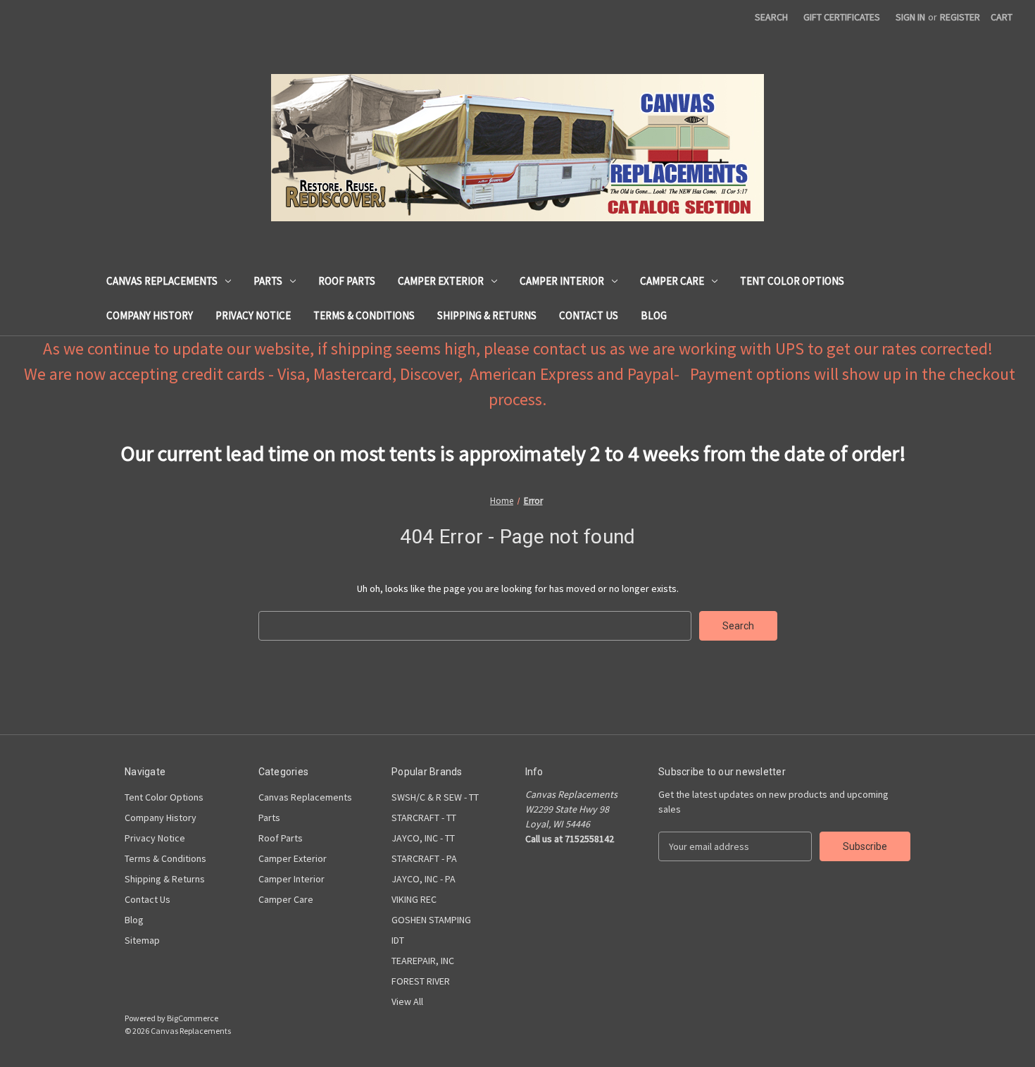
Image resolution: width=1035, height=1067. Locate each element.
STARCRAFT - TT (423, 817)
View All (407, 1001)
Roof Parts (346, 281)
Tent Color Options (792, 281)
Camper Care (672, 281)
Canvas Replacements (162, 281)
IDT (397, 940)
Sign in (910, 17)
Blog (654, 315)
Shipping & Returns (487, 315)
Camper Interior (562, 281)
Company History (149, 315)
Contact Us (588, 315)
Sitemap (142, 940)
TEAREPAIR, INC (422, 960)
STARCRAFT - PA (424, 858)
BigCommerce (192, 1018)
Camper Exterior (441, 281)
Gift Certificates (841, 17)
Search (771, 17)
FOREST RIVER (420, 981)
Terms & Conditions (364, 315)
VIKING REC (414, 899)
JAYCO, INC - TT (423, 838)
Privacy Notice (253, 315)
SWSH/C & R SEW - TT (435, 797)
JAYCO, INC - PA (423, 878)
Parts (267, 281)
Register (960, 17)
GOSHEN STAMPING (431, 919)
